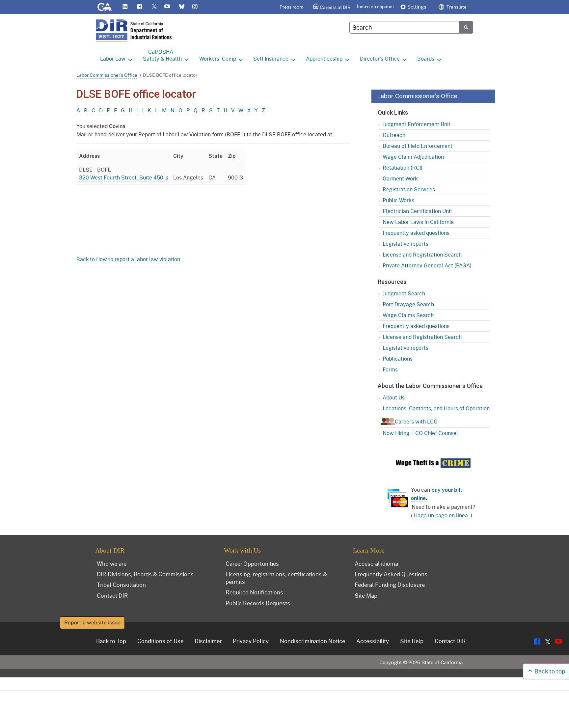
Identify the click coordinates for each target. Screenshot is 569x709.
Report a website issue (92, 622)
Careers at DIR (335, 7)
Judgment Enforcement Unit (416, 124)
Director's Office (380, 58)
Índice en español (375, 6)
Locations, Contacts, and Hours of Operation (436, 408)
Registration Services (409, 189)
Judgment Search (404, 293)
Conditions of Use (160, 641)
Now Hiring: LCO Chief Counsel (420, 433)
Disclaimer (208, 641)
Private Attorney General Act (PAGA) (427, 265)
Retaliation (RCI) (402, 167)
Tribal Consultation (121, 584)
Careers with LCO (416, 421)
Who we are (111, 563)
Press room (291, 6)
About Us (394, 397)
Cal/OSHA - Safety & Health (162, 55)
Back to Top (111, 641)
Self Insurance (270, 58)
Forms (390, 369)
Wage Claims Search (408, 315)
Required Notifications (254, 592)
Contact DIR (112, 595)
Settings (416, 6)
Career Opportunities (252, 563)
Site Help (411, 641)
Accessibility (372, 641)
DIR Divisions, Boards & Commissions (145, 574)
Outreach (394, 135)
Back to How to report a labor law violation (128, 259)
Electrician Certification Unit (417, 211)
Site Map (366, 595)
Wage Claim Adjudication (413, 156)
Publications (398, 358)
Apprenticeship (324, 58)
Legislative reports (405, 243)
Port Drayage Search (408, 304)
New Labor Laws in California (418, 222)
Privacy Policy (251, 641)
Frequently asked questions (416, 232)
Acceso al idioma (376, 563)
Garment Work (400, 178)
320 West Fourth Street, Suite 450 (121, 177)
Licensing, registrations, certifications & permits (276, 578)
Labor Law (112, 58)
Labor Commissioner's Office (106, 74)
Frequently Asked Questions (391, 574)
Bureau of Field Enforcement (417, 146)
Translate (456, 6)
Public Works (398, 200)
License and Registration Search (422, 254)
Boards (425, 58)
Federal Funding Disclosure (390, 584)
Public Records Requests (258, 603)
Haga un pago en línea (441, 515)
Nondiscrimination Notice (312, 641)
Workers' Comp (217, 58)
